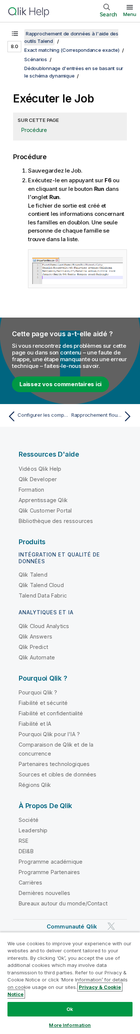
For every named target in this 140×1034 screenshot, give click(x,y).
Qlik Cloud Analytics (44, 626)
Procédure (34, 130)
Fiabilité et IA (35, 724)
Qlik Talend (33, 574)
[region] (70, 983)
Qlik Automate (37, 657)
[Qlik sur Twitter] (111, 926)
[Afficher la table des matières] (15, 33)
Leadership (33, 830)
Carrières (30, 882)
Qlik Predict (33, 647)
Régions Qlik (35, 785)
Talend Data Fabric (43, 595)
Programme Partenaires (49, 872)
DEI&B (26, 851)
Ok (69, 1009)
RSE (23, 841)
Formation (31, 489)
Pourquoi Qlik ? (38, 692)
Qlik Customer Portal (45, 510)
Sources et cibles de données (57, 774)
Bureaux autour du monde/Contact (63, 903)
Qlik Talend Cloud (41, 585)
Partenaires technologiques (54, 764)
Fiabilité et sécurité (43, 703)
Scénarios (35, 59)
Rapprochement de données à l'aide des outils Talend (71, 37)
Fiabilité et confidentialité (51, 713)
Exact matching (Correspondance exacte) (71, 50)
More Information (70, 1025)
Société (28, 820)
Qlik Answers (35, 636)
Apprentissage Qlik (43, 500)
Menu (129, 14)
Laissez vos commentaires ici (60, 384)
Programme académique (51, 861)
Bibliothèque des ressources (56, 521)
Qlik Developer (38, 479)
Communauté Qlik (72, 926)
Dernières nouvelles (44, 893)
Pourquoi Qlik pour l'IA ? (49, 734)
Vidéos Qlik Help (40, 469)
